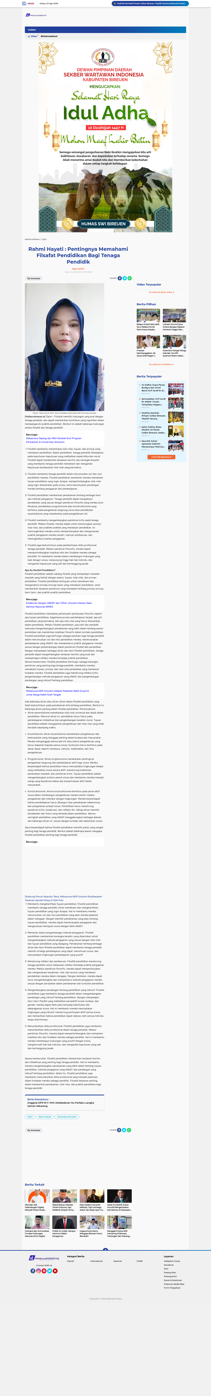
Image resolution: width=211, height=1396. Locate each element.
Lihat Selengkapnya (160, 457)
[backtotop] (105, 1250)
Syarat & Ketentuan (173, 1280)
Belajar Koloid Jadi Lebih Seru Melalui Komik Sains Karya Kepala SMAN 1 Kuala (148, 327)
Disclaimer (169, 1265)
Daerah (70, 1261)
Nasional (118, 1261)
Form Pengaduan (172, 1288)
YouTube (57, 1274)
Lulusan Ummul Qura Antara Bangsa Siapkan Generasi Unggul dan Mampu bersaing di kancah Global (174, 327)
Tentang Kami (170, 1276)
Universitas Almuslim (67, 1117)
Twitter (51, 1274)
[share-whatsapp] (129, 278)
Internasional (49, 36)
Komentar (35, 278)
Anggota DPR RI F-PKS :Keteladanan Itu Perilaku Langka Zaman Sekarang (60, 1104)
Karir (166, 1269)
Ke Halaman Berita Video (161, 292)
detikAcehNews (32, 239)
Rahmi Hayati (44, 1117)
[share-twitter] (124, 278)
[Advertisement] (119, 329)
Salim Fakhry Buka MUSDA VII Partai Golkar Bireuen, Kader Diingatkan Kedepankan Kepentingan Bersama (151, 3)
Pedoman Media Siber (174, 1284)
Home (31, 3)
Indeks (32, 29)
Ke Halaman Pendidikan (160, 364)
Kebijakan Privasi (172, 1261)
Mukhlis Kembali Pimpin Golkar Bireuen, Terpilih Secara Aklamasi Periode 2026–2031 (154, 416)
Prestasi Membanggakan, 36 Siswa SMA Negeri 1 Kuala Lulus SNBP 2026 (147, 353)
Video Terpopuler (149, 284)
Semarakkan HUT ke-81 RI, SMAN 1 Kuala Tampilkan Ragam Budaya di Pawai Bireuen (154, 402)
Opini (29, 1117)
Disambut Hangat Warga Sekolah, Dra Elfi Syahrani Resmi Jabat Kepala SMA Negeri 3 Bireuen (174, 353)
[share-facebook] (120, 278)
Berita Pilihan (146, 304)
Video (34, 36)
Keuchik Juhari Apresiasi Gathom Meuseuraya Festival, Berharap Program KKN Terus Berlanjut (153, 444)
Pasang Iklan (170, 1272)
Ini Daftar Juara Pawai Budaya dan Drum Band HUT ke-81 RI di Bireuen (153, 388)
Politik (140, 1261)
